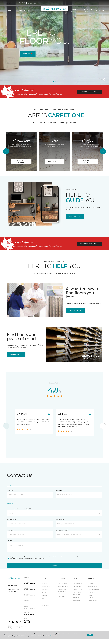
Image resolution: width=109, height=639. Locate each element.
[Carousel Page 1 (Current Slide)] (53, 81)
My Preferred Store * (62, 530)
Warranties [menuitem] (76, 597)
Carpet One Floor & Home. (21, 626)
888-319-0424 (31, 3)
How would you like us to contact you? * (19, 509)
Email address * (60, 519)
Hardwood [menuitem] (45, 589)
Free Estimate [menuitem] (46, 602)
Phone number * (12, 519)
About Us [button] (31, 10)
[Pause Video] (103, 79)
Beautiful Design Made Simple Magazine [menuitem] (63, 591)
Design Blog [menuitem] (61, 596)
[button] (96, 10)
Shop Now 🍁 (27, 54)
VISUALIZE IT (73, 216)
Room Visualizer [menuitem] (63, 583)
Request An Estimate (88, 10)
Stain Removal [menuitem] (77, 583)
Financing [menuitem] (45, 605)
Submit (54, 565)
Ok (90, 635)
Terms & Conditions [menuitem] (91, 596)
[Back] (6, 47)
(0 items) (103, 10)
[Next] (103, 47)
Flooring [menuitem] (45, 583)
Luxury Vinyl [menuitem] (46, 586)
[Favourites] (99, 10)
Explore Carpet (86, 161)
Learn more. (54, 636)
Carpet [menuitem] (44, 592)
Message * (10, 540)
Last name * (59, 490)
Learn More (73, 310)
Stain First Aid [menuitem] (77, 586)
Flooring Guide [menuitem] (77, 589)
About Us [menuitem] (91, 583)
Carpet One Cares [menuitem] (93, 589)
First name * (10, 490)
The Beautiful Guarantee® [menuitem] (77, 593)
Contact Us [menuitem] (91, 592)
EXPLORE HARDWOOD (20, 161)
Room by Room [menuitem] (92, 586)
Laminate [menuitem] (45, 595)
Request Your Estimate (88, 91)
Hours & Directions (75, 10)
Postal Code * (11, 530)
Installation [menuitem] (76, 600)
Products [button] (9, 10)
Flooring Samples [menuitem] (63, 586)
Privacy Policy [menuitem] (92, 600)
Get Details (14, 354)
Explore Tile (52, 161)
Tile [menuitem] (43, 599)
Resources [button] (21, 10)
